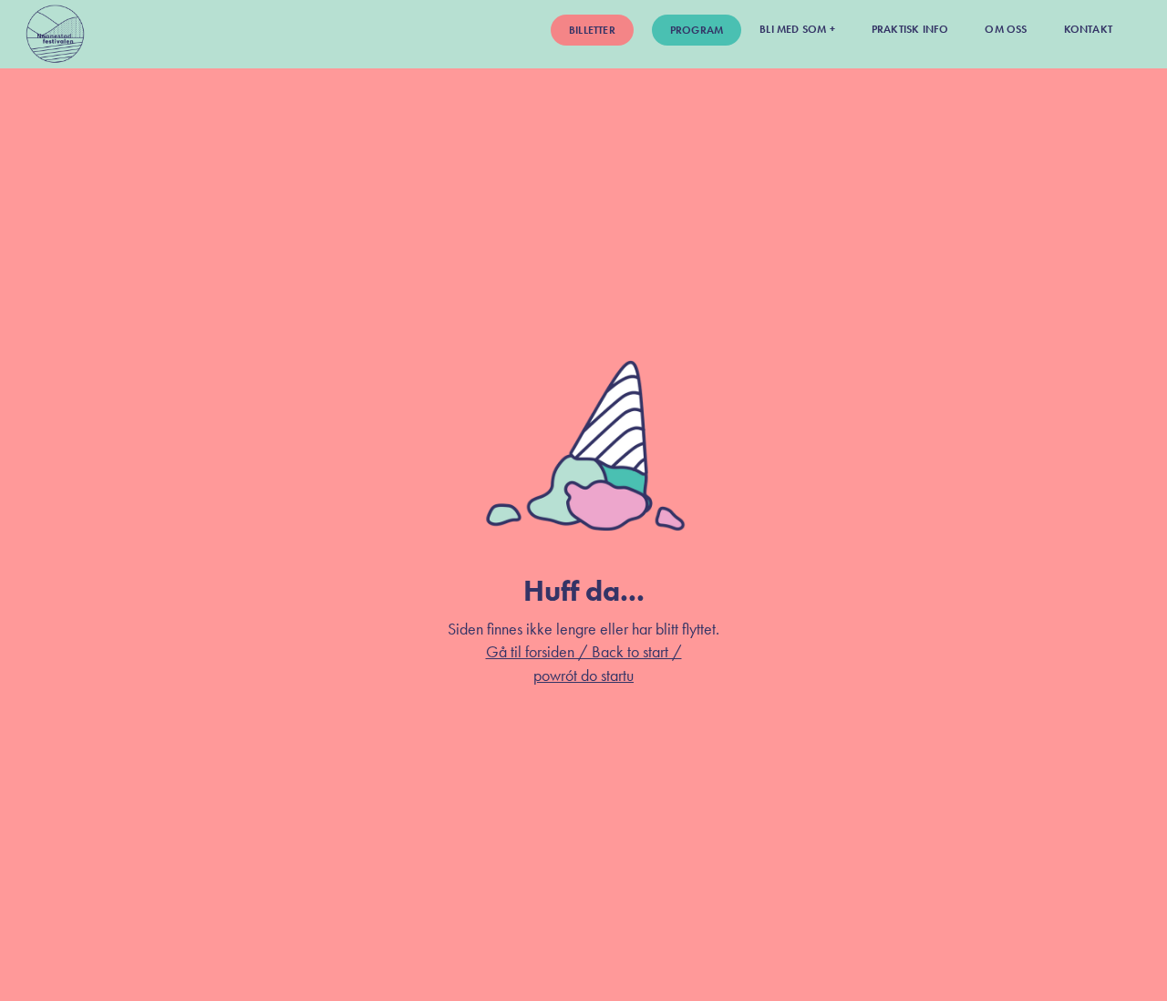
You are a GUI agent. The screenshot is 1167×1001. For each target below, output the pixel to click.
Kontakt (1088, 29)
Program (696, 30)
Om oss (1006, 29)
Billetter (592, 30)
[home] (55, 34)
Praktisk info (910, 29)
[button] (797, 28)
